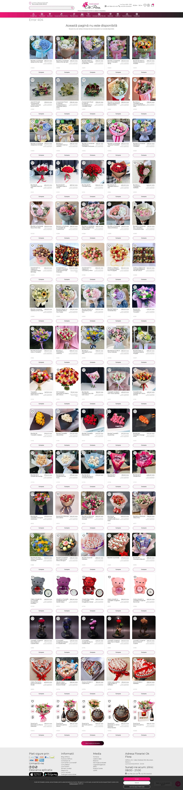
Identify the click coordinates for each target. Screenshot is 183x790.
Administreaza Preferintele (136, 786)
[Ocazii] (82, 14)
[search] (72, 8)
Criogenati (33, 16)
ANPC (95, 766)
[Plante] (88, 14)
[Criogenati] (33, 14)
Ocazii (82, 16)
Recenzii (95, 761)
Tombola (96, 757)
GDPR (95, 770)
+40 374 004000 (126, 6)
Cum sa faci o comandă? (69, 762)
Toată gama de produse (68, 774)
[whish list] (145, 6)
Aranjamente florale (99, 16)
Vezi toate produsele (92, 743)
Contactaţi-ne (65, 761)
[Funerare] (137, 14)
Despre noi (64, 770)
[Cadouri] (118, 14)
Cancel (137, 783)
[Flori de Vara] (74, 14)
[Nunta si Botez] (127, 14)
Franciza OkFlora (66, 759)
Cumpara (41, 72)
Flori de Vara (74, 16)
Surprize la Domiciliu (61, 16)
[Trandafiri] (42, 14)
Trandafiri (42, 16)
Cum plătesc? (65, 764)
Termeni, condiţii (66, 768)
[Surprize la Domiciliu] (61, 14)
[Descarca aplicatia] (36, 774)
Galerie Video (97, 759)
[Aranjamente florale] (99, 14)
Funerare (137, 16)
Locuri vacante (66, 772)
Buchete (50, 16)
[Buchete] (50, 14)
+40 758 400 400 (112, 6)
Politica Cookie (73, 783)
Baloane (110, 16)
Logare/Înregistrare (99, 764)
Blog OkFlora (65, 757)
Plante (88, 16)
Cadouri (117, 16)
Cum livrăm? (65, 766)
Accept (137, 779)
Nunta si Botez (127, 16)
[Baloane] (110, 14)
